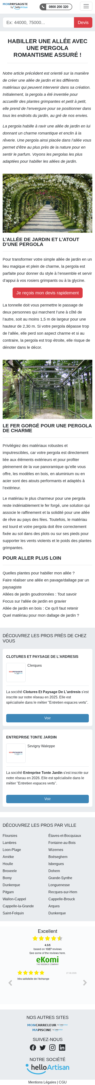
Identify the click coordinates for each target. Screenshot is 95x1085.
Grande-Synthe (60, 878)
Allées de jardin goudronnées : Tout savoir (40, 594)
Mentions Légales (42, 1082)
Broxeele (10, 871)
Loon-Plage (12, 850)
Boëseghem (57, 857)
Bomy (7, 878)
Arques (54, 906)
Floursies (10, 836)
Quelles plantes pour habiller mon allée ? (39, 573)
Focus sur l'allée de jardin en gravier (34, 601)
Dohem (54, 871)
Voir (47, 718)
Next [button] (85, 983)
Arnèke (8, 857)
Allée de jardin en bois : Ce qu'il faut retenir (40, 608)
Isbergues (56, 864)
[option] (47, 985)
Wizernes (55, 850)
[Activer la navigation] (86, 6)
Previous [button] (10, 983)
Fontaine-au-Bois (62, 843)
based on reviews (48, 947)
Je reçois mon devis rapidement (47, 292)
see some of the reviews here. (47, 953)
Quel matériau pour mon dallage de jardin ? (41, 615)
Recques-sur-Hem (62, 892)
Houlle (8, 864)
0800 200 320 (58, 7)
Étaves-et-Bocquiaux (64, 836)
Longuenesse (59, 885)
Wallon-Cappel (14, 899)
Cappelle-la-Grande (18, 906)
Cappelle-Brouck (61, 899)
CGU (63, 1082)
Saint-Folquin (13, 913)
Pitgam (8, 892)
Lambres (9, 843)
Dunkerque (11, 885)
